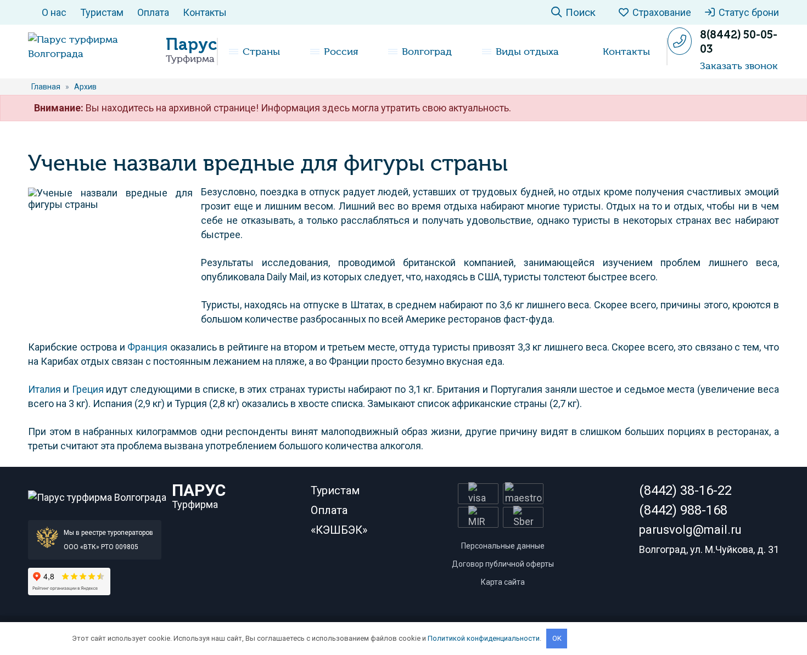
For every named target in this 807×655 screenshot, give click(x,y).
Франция (147, 347)
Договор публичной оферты (503, 564)
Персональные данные (503, 545)
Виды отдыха (527, 52)
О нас (54, 12)
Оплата (153, 12)
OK (557, 638)
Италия (44, 389)
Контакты (205, 12)
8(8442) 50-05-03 (738, 41)
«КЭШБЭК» (339, 530)
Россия (341, 52)
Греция (88, 389)
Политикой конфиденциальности (484, 638)
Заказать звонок (739, 66)
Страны (261, 52)
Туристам (102, 12)
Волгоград (427, 52)
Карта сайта (503, 582)
